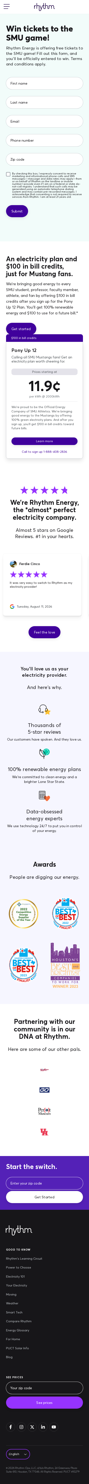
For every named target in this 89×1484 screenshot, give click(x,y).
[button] (44, 632)
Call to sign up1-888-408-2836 (44, 451)
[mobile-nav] (6, 7)
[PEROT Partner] (44, 1115)
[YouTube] (53, 1427)
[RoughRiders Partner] (44, 1073)
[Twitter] (32, 1427)
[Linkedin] (43, 1427)
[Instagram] (21, 1427)
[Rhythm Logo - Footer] (19, 1231)
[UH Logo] (44, 1135)
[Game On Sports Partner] (44, 1094)
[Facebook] (10, 1427)
